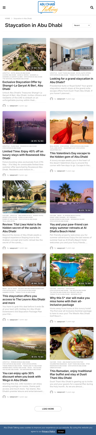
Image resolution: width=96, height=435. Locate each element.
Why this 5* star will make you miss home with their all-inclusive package (70, 301)
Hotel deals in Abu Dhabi (20, 73)
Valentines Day (56, 150)
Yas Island (37, 367)
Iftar (88, 364)
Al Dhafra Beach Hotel (72, 215)
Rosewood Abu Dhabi (28, 146)
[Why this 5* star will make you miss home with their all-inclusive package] (72, 269)
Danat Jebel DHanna (58, 217)
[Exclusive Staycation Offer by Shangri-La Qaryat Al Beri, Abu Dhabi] (24, 54)
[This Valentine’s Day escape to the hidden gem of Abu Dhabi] (72, 127)
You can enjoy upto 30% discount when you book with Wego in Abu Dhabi (21, 377)
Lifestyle (6, 73)
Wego (30, 367)
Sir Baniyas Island (77, 219)
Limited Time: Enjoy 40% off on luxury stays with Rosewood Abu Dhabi (23, 155)
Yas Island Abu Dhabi (10, 369)
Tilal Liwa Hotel (56, 148)
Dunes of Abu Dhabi (9, 219)
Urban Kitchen (55, 367)
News (59, 215)
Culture (5, 215)
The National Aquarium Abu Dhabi (15, 78)
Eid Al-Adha (12, 288)
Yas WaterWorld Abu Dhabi (30, 369)
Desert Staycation (9, 217)
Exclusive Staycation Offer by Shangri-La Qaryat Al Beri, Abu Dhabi (22, 85)
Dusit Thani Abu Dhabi (66, 73)
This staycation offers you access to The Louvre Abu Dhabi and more (23, 299)
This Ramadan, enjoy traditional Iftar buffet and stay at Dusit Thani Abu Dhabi (71, 374)
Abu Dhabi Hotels (25, 215)
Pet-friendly (71, 217)
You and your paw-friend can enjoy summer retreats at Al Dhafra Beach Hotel (69, 228)
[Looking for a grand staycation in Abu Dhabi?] (72, 54)
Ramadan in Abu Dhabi (58, 366)
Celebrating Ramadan (58, 364)
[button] (4, 7)
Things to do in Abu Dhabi (79, 75)
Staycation (64, 146)
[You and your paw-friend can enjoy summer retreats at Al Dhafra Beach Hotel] (72, 196)
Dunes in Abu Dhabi (25, 217)
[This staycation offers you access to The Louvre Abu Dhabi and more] (24, 269)
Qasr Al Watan (22, 75)
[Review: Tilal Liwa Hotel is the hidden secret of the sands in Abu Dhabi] (24, 196)
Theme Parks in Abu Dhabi (12, 366)
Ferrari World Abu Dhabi (20, 362)
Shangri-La (34, 75)
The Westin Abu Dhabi (78, 290)
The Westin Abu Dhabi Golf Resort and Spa (66, 292)
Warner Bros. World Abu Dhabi (14, 367)
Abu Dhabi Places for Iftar (73, 362)
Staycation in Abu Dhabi (33, 77)
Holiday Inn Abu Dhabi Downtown (31, 288)
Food (59, 362)
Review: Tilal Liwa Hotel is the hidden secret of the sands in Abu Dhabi (21, 228)
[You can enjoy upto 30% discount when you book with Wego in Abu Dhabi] (24, 343)
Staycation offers (29, 364)
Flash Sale (15, 146)
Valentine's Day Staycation (74, 148)
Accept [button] (61, 431)
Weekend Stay (76, 294)
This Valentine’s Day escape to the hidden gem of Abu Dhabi (70, 155)
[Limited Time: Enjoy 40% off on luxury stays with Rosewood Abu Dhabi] (24, 127)
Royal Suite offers (83, 73)
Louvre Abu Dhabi (9, 75)
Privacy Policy (48, 431)
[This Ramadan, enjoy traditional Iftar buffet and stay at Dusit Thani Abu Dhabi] (72, 343)
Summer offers (8, 292)
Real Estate (54, 146)
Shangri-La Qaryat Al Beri (12, 77)
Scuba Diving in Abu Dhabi (59, 219)
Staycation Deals (9, 290)
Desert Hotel (38, 215)
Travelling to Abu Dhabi (32, 366)
